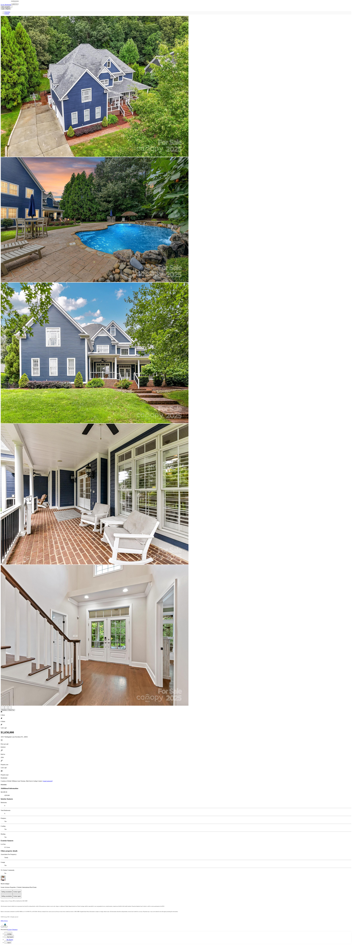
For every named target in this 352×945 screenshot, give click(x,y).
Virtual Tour (11, 710)
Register (8, 8)
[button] (176, 86)
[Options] (2, 707)
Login (2, 8)
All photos (4, 710)
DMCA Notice (4, 920)
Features (6, 13)
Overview (7, 12)
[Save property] (6, 707)
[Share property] (10, 707)
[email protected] (48, 781)
